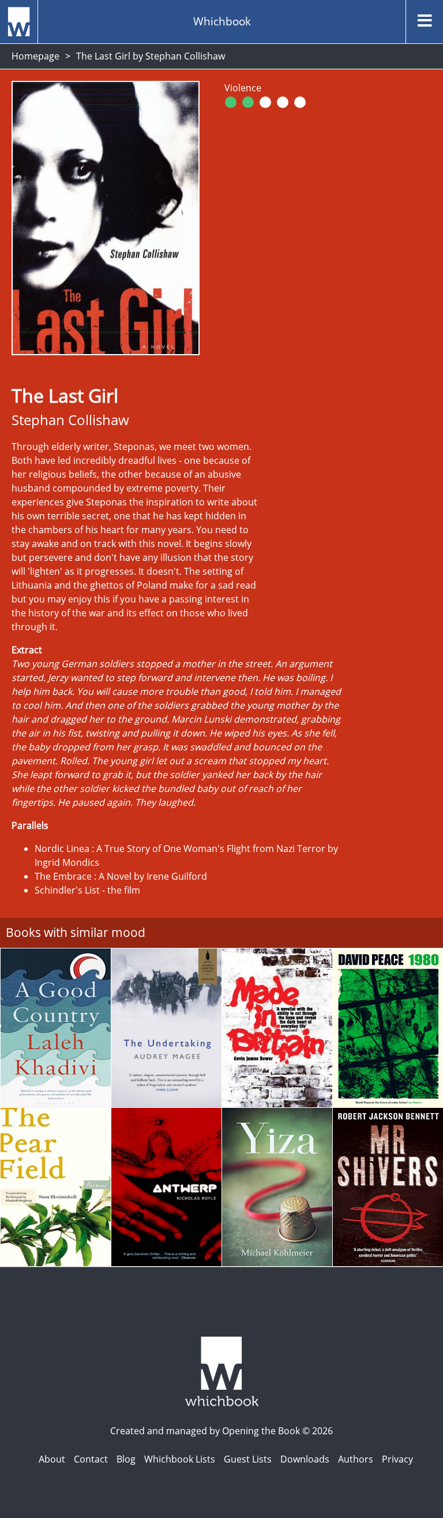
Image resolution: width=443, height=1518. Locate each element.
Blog (126, 1459)
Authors (355, 1459)
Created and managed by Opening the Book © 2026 (221, 1430)
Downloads (304, 1459)
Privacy (397, 1459)
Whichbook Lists (179, 1459)
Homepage (35, 56)
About (52, 1459)
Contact (91, 1459)
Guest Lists (248, 1459)
